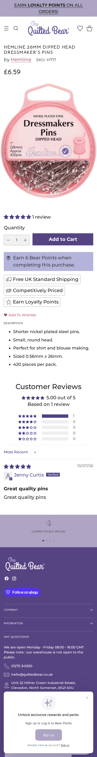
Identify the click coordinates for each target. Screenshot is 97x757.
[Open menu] (6, 28)
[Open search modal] (15, 28)
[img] (17, 466)
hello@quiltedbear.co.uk (32, 674)
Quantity (14, 227)
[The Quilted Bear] (48, 28)
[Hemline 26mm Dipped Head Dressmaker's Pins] (48, 140)
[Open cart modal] (89, 28)
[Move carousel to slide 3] (50, 540)
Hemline (21, 59)
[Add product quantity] (25, 240)
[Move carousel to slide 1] (43, 540)
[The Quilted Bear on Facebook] (6, 579)
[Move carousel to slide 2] (47, 540)
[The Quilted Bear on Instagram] (14, 579)
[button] (18, 217)
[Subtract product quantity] (8, 240)
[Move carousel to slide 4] (54, 540)
